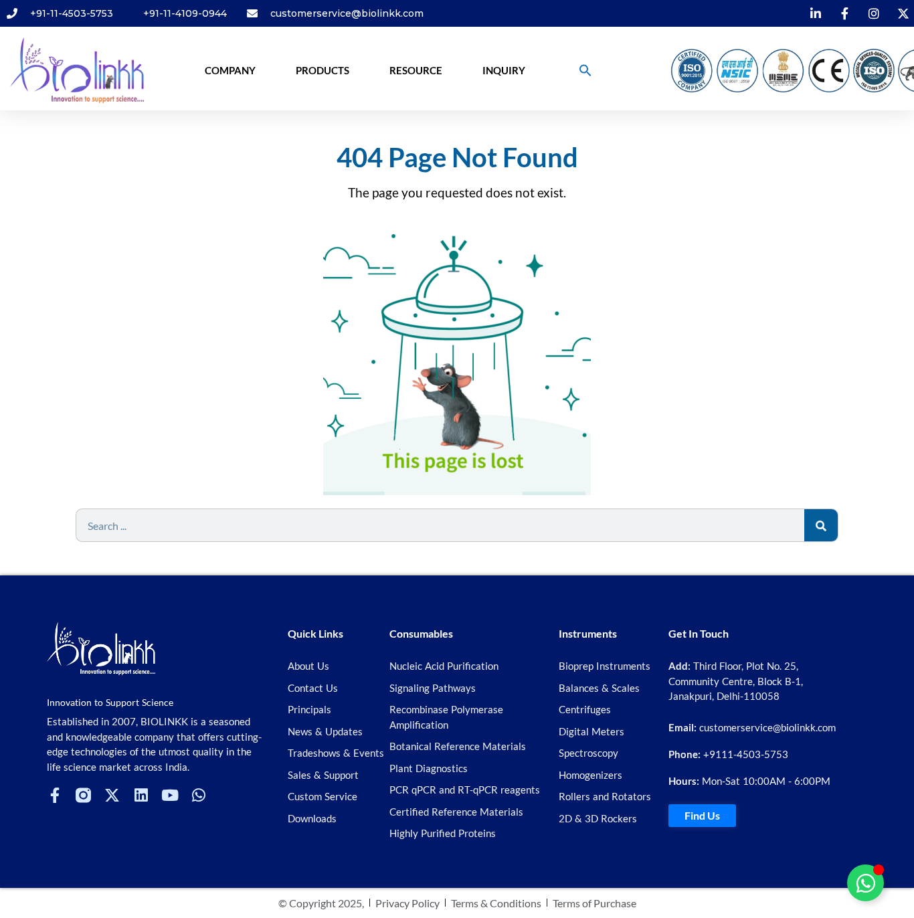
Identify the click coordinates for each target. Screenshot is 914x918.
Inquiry (503, 70)
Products (322, 70)
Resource (415, 70)
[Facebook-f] (54, 795)
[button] (585, 70)
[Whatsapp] (198, 795)
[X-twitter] (112, 795)
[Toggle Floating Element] (865, 882)
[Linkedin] (141, 795)
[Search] (821, 525)
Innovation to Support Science (110, 702)
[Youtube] (169, 795)
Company (230, 70)
